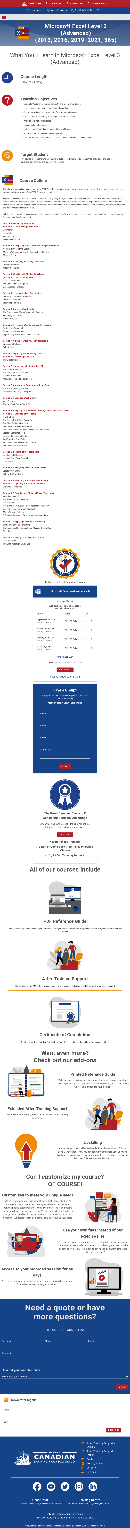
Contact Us (92, 1459)
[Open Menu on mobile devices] (4, 17)
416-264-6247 (44, 1517)
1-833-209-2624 (85, 1517)
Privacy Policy (93, 1463)
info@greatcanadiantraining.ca (65, 1514)
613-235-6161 (63, 1517)
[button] (61, 10)
